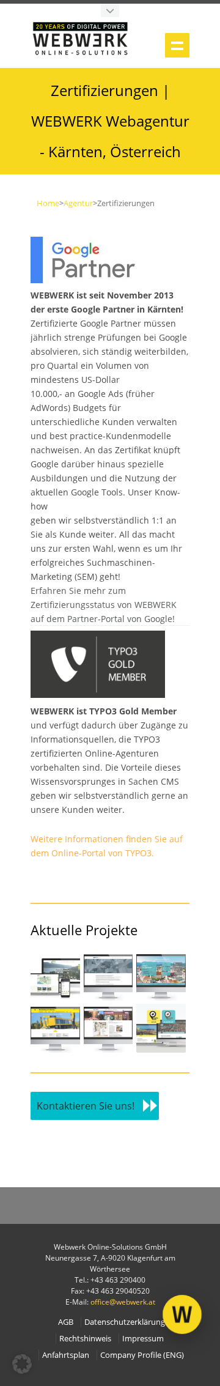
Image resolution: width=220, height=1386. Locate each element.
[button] (22, 1364)
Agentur (78, 203)
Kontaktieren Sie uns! (85, 1106)
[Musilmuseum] (108, 1049)
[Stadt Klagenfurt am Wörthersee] (161, 997)
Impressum (143, 1338)
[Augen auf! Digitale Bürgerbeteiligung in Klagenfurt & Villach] (161, 1049)
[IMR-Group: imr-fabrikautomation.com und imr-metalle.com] (108, 997)
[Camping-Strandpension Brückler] (55, 997)
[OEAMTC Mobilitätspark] (55, 1049)
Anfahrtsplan (65, 1355)
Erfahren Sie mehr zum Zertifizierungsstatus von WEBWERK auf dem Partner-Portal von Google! (104, 604)
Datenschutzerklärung (124, 1322)
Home (48, 203)
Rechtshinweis (85, 1338)
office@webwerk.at (122, 1302)
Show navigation (177, 45)
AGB (65, 1322)
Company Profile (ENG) (142, 1355)
